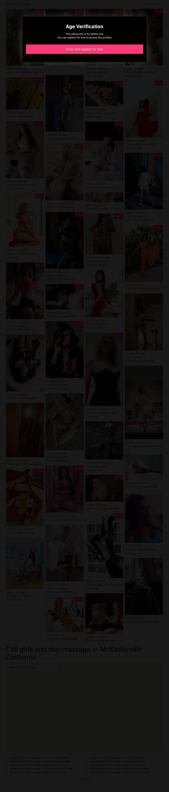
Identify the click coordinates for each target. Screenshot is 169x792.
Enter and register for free (84, 49)
